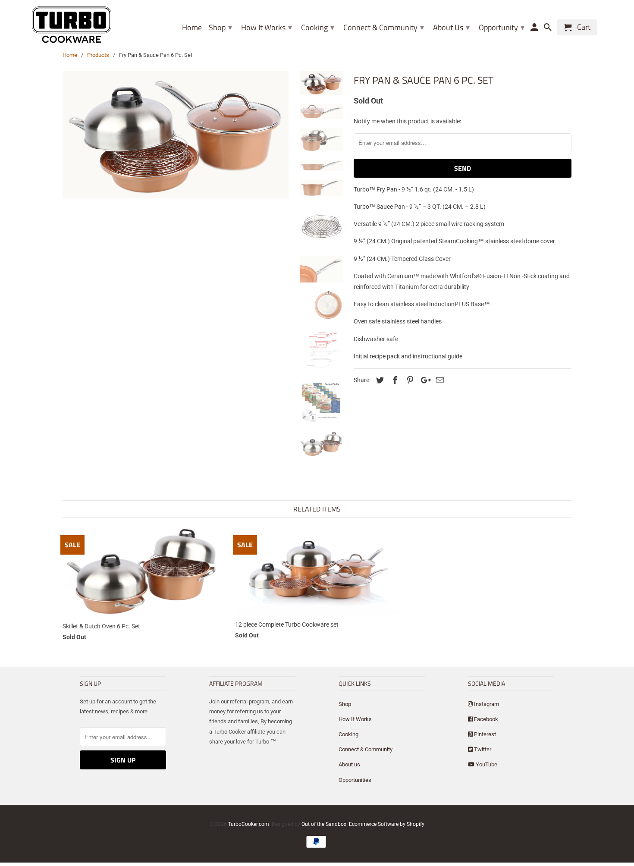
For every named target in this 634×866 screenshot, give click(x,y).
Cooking (348, 734)
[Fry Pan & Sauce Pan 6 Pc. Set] (176, 134)
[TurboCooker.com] (72, 25)
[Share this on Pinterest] (409, 380)
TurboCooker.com (248, 824)
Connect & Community (365, 749)
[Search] (548, 29)
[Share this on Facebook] (394, 380)
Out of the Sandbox (323, 824)
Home (192, 28)
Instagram (486, 704)
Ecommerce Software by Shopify (386, 824)
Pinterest (484, 734)
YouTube (485, 764)
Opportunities (355, 780)
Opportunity (501, 27)
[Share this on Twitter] (379, 380)
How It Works (266, 27)
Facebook (485, 719)
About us (349, 764)
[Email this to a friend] (439, 380)
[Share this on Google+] (423, 380)
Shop (220, 27)
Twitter (482, 749)
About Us (451, 27)
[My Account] (535, 29)
